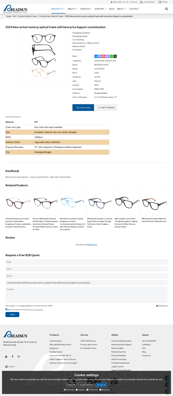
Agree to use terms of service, (25, 310)
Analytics (81, 390)
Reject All (71, 385)
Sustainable (149, 2)
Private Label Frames (88, 344)
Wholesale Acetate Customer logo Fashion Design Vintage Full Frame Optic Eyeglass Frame (99, 222)
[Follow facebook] (12, 356)
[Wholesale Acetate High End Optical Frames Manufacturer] (155, 203)
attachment (163, 306)
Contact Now (85, 107)
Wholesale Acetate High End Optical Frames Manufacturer (154, 219)
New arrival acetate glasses (17, 177)
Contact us (146, 355)
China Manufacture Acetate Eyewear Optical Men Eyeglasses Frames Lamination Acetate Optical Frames (18, 222)
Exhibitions (146, 344)
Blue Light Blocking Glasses (60, 344)
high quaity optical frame (60, 177)
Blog (144, 352)
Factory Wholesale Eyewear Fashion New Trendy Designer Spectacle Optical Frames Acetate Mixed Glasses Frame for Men (45, 223)
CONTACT (134, 9)
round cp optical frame (39, 177)
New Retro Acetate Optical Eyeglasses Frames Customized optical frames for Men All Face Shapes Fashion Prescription (72, 223)
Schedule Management (120, 363)
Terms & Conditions (36, 310)
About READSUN (149, 341)
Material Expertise (118, 352)
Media (165, 2)
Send (12, 314)
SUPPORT (99, 9)
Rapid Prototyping (118, 359)
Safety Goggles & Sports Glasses (63, 359)
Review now (92, 244)
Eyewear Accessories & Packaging (63, 363)
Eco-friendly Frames (88, 348)
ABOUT (120, 9)
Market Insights (117, 348)
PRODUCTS (57, 9)
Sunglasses (54, 348)
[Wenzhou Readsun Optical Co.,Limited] (15, 7)
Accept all (101, 385)
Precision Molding (118, 355)
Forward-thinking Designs (121, 341)
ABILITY (71, 9)
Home (8, 16)
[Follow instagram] (18, 356)
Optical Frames (56, 341)
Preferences (93, 390)
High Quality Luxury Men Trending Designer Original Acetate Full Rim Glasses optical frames (125, 222)
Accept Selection (86, 385)
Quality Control (117, 366)
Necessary (70, 390)
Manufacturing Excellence (121, 344)
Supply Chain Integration (121, 370)
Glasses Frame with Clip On (60, 355)
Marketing (105, 390)
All (14, 16)
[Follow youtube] (6, 356)
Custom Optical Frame (27, 16)
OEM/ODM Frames (88, 341)
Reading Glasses (56, 352)
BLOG (112, 9)
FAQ (144, 348)
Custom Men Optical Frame (51, 16)
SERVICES (85, 9)
